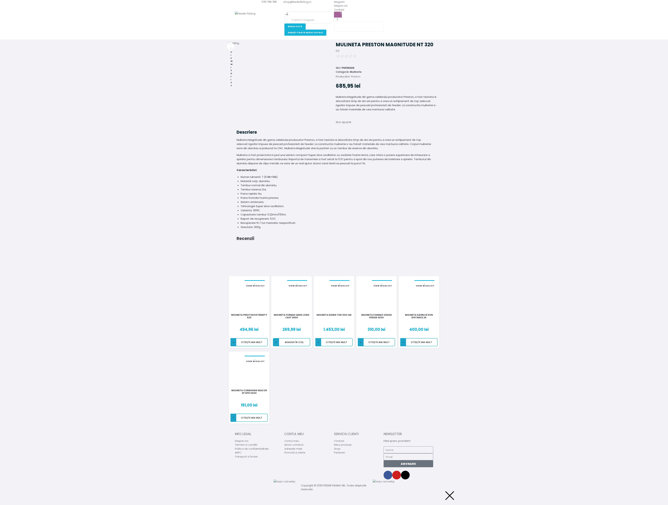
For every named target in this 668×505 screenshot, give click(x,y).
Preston (355, 76)
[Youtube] (396, 475)
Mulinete (356, 72)
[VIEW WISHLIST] (230, 46)
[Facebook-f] (388, 475)
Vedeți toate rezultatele (305, 32)
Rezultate (295, 26)
